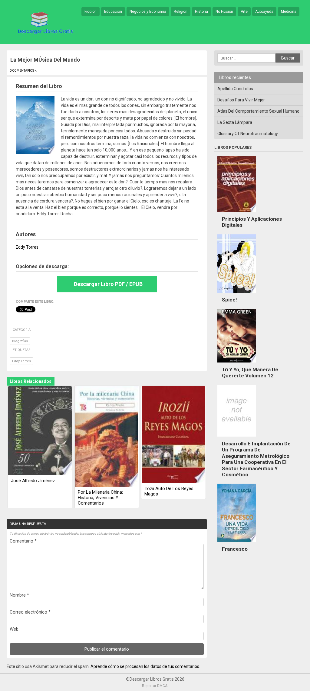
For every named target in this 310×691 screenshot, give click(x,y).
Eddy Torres (21, 361)
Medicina (288, 11)
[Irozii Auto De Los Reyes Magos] (173, 435)
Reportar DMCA (154, 686)
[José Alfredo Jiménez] (40, 431)
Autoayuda (264, 11)
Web (14, 629)
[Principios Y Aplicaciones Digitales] (236, 213)
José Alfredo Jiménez (33, 480)
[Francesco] (236, 543)
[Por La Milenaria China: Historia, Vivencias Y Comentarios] (107, 437)
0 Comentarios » (23, 70)
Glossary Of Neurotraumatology (247, 133)
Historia (201, 11)
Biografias (20, 341)
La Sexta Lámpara (234, 122)
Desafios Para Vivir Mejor (241, 99)
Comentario (23, 541)
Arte (244, 11)
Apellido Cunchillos (235, 88)
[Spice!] (236, 294)
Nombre (19, 595)
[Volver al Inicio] (44, 22)
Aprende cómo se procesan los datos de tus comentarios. (145, 666)
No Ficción (224, 11)
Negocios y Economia (148, 11)
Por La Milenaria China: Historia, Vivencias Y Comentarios (100, 497)
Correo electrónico (30, 612)
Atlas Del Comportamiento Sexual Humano (258, 111)
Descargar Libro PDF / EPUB (108, 284)
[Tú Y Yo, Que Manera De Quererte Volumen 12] (236, 364)
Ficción (90, 11)
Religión (180, 11)
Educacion (113, 11)
